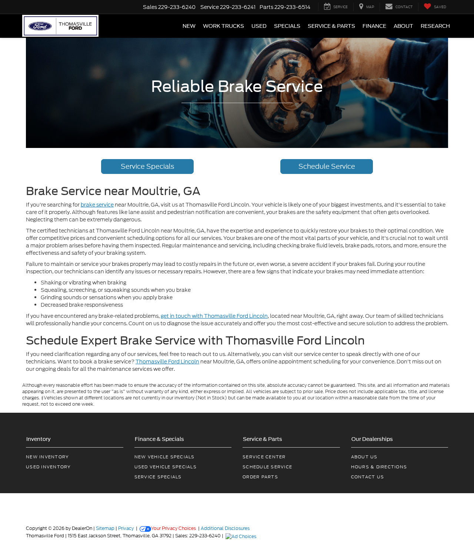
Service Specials (147, 166)
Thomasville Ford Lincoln (167, 361)
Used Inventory (48, 467)
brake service (97, 204)
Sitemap (105, 528)
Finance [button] (374, 26)
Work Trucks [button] (223, 26)
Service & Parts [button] (331, 26)
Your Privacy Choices (173, 528)
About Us (364, 457)
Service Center (264, 457)
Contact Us (367, 477)
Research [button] (435, 26)
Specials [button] (287, 26)
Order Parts (260, 477)
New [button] (189, 26)
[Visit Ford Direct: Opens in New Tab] (242, 535)
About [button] (403, 26)
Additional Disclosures (225, 528)
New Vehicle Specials (164, 457)
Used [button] (259, 26)
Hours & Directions (379, 467)
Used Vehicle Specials (165, 467)
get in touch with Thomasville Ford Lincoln (214, 316)
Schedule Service (326, 166)
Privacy (126, 528)
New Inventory (47, 457)
